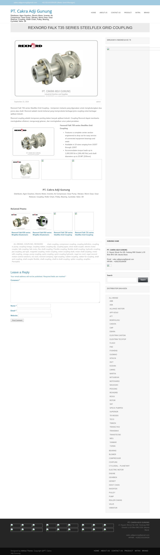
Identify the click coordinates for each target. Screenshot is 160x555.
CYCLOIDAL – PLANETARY (119, 466)
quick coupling (48, 254)
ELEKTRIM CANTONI (118, 335)
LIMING (112, 370)
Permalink (16, 262)
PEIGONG (113, 389)
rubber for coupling (86, 257)
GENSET (112, 481)
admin (98, 102)
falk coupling (23, 249)
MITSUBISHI (114, 377)
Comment (15, 280)
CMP (111, 328)
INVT (111, 362)
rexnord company (46, 257)
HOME (93, 12)
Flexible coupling (60, 249)
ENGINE (112, 473)
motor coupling (51, 252)
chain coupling (52, 244)
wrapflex (87, 259)
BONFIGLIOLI (115, 320)
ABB (111, 301)
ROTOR (112, 400)
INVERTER (113, 489)
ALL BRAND (18, 244)
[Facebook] (143, 2)
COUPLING (28, 244)
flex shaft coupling (45, 249)
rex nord (35, 257)
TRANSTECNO (115, 435)
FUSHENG (114, 351)
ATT (111, 316)
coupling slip (51, 247)
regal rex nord (80, 254)
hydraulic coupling (93, 249)
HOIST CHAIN (114, 485)
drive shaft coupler (76, 247)
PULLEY (112, 493)
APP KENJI (114, 313)
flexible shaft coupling (76, 249)
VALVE (111, 504)
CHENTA (113, 324)
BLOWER (112, 454)
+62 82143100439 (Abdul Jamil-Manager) (58, 2)
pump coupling (35, 254)
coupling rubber (39, 247)
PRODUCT (128, 12)
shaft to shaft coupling (61, 259)
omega (26, 254)
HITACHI (113, 358)
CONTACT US (115, 12)
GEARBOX (113, 477)
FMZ (111, 347)
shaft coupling (45, 259)
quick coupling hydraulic (63, 254)
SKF (111, 404)
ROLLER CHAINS (115, 500)
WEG (112, 438)
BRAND (146, 12)
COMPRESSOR (115, 458)
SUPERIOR (114, 412)
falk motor (33, 249)
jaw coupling (17, 252)
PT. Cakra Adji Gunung (31, 11)
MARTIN (113, 374)
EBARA (112, 332)
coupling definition (84, 244)
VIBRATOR (113, 508)
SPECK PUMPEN (116, 408)
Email (13, 311)
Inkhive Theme (27, 551)
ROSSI (112, 396)
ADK (111, 305)
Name (13, 306)
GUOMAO (113, 354)
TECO (112, 419)
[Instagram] (145, 2)
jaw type (26, 252)
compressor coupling (68, 244)
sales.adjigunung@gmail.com (25, 2)
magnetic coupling (37, 252)
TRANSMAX (114, 431)
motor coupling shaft (66, 252)
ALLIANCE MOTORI (117, 309)
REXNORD (38, 244)
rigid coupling (59, 257)
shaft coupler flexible (31, 259)
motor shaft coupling (83, 252)
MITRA (137, 12)
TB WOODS (114, 416)
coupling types (62, 247)
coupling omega (25, 247)
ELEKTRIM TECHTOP (118, 339)
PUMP (111, 496)
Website (14, 316)
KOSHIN (113, 366)
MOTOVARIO (115, 381)
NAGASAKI (114, 385)
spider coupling (77, 259)
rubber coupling (72, 257)
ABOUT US (103, 12)
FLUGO (112, 343)
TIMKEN (113, 423)
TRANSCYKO (115, 427)
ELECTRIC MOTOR (116, 470)
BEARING (112, 451)
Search (109, 275)
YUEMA (113, 446)
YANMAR (113, 442)
